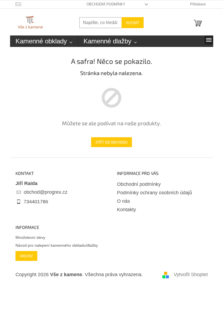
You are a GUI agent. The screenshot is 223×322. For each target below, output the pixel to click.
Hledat (132, 22)
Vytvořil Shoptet (191, 274)
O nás (123, 201)
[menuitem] (44, 41)
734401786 (36, 201)
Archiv (26, 256)
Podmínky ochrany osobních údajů (154, 192)
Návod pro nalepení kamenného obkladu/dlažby (57, 245)
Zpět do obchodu (111, 142)
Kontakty (126, 209)
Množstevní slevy (30, 237)
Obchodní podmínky (105, 4)
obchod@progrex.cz (45, 192)
